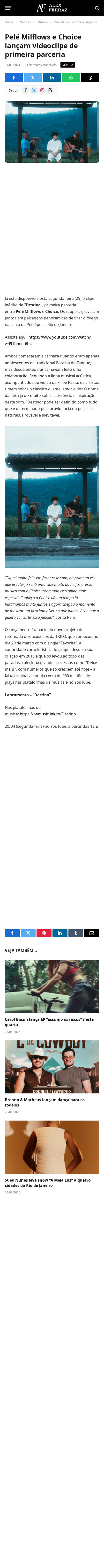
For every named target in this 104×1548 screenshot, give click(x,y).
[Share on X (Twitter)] (33, 77)
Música (67, 65)
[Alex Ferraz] (52, 8)
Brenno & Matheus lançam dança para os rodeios (45, 1102)
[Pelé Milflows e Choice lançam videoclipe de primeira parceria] (52, 132)
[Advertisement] (52, 230)
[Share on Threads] (90, 77)
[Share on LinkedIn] (52, 77)
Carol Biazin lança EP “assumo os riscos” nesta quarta (49, 1022)
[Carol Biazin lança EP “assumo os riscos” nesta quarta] (52, 986)
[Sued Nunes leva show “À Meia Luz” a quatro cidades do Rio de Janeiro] (52, 1147)
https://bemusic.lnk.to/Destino (48, 714)
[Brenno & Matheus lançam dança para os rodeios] (52, 1066)
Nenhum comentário (43, 65)
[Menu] (8, 7)
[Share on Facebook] (14, 77)
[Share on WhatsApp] (71, 77)
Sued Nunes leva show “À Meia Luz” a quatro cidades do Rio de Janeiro (48, 1182)
